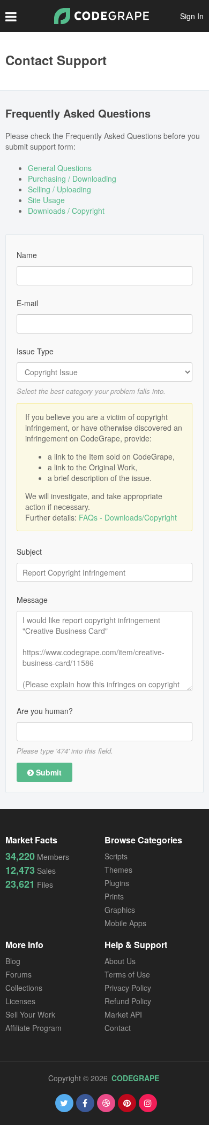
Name (27, 255)
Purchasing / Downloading (72, 178)
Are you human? (45, 710)
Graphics (119, 909)
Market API (123, 1014)
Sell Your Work (30, 1014)
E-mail (27, 303)
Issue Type (35, 351)
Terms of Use (127, 974)
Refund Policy (127, 1001)
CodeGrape (135, 1078)
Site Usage (46, 200)
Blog (12, 961)
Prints (114, 896)
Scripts (116, 856)
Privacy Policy (127, 987)
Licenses (20, 1001)
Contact (117, 1027)
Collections (23, 987)
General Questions (60, 167)
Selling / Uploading (59, 189)
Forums (18, 974)
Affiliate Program (33, 1027)
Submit (48, 772)
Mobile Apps (125, 923)
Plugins (116, 883)
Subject (29, 551)
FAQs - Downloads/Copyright (128, 517)
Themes (118, 869)
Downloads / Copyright (66, 210)
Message (32, 599)
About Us (120, 961)
